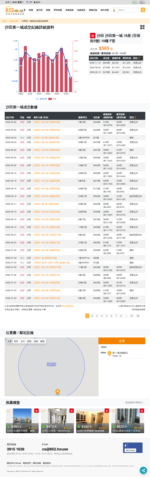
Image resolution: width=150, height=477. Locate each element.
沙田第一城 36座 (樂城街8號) (47, 149)
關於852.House (14, 462)
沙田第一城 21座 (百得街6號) (47, 165)
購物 (29, 341)
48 (138, 315)
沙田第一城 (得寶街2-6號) (45, 257)
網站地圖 (37, 462)
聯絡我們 (27, 462)
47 (132, 315)
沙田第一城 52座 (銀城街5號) (47, 142)
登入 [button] (135, 2)
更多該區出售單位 (133, 402)
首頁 (4, 20)
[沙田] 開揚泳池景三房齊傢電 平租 (130, 430)
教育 (16, 341)
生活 (23, 341)
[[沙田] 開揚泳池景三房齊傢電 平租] (127, 420)
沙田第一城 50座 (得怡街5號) (47, 211)
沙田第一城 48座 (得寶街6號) (47, 129)
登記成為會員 (68, 305)
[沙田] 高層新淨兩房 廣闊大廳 (23, 430)
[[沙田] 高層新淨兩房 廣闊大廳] (22, 420)
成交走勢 (14, 20)
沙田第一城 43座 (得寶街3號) (47, 121)
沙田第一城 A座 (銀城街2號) (46, 137)
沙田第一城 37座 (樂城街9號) (47, 157)
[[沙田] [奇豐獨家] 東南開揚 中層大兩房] (92, 420)
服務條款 (47, 462)
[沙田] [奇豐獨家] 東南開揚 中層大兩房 (97, 430)
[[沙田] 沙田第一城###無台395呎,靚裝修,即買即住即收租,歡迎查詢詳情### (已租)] (57, 420)
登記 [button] (142, 2)
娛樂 (36, 341)
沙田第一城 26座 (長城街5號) (47, 282)
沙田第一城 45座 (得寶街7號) (47, 298)
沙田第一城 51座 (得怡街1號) (47, 274)
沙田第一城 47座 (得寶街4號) (47, 227)
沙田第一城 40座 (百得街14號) (47, 234)
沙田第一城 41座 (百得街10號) (47, 267)
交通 (9, 341)
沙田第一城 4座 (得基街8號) (46, 203)
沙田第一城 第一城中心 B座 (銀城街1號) (52, 262)
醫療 (42, 341)
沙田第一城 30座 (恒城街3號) (47, 173)
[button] (31, 10)
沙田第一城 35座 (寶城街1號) (47, 242)
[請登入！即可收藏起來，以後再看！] (8, 410)
